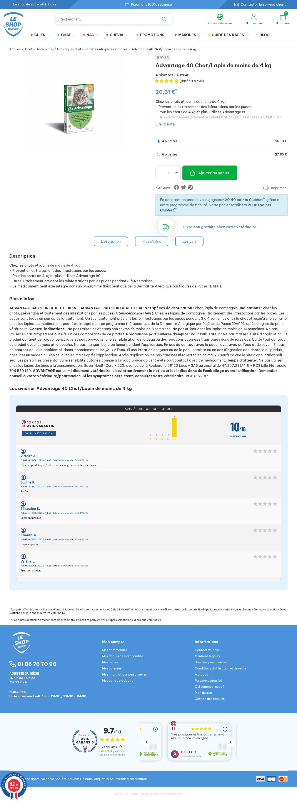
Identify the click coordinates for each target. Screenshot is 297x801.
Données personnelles (211, 662)
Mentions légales (207, 656)
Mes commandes (114, 650)
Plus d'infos (151, 241)
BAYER (163, 57)
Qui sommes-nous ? (209, 687)
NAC (90, 35)
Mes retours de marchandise (122, 656)
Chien (39, 35)
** (264, 198)
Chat (66, 35)
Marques (187, 35)
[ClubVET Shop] (55, 648)
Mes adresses (112, 668)
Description (111, 241)
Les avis (189, 241)
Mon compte (113, 642)
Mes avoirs (110, 662)
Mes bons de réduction (118, 681)
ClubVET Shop (138, 794)
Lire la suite (165, 124)
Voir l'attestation (39, 433)
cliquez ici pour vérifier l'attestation (120, 779)
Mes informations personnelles (124, 674)
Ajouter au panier (213, 173)
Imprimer (278, 188)
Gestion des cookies (210, 699)
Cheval (117, 35)
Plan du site (203, 693)
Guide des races (228, 35)
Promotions (152, 35)
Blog (265, 35)
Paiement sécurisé (208, 681)
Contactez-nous (207, 650)
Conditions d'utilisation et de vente (220, 668)
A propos (201, 674)
